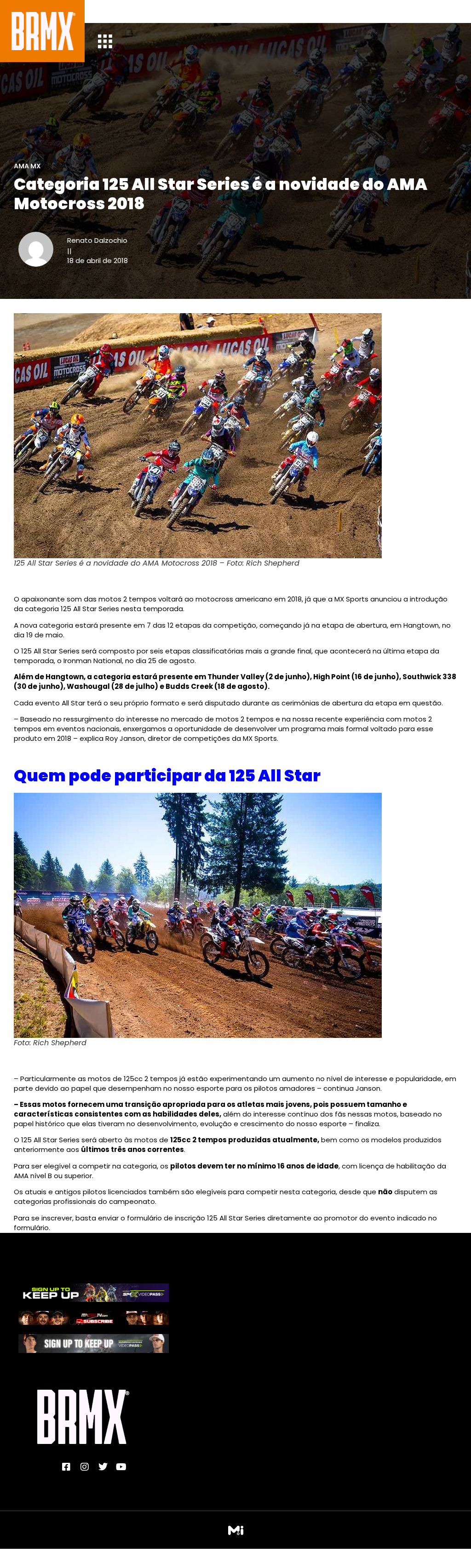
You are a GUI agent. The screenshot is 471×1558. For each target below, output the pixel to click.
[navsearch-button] (112, 11)
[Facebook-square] (66, 1467)
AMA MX (27, 166)
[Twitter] (103, 1467)
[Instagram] (84, 1467)
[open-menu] (105, 42)
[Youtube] (121, 1467)
